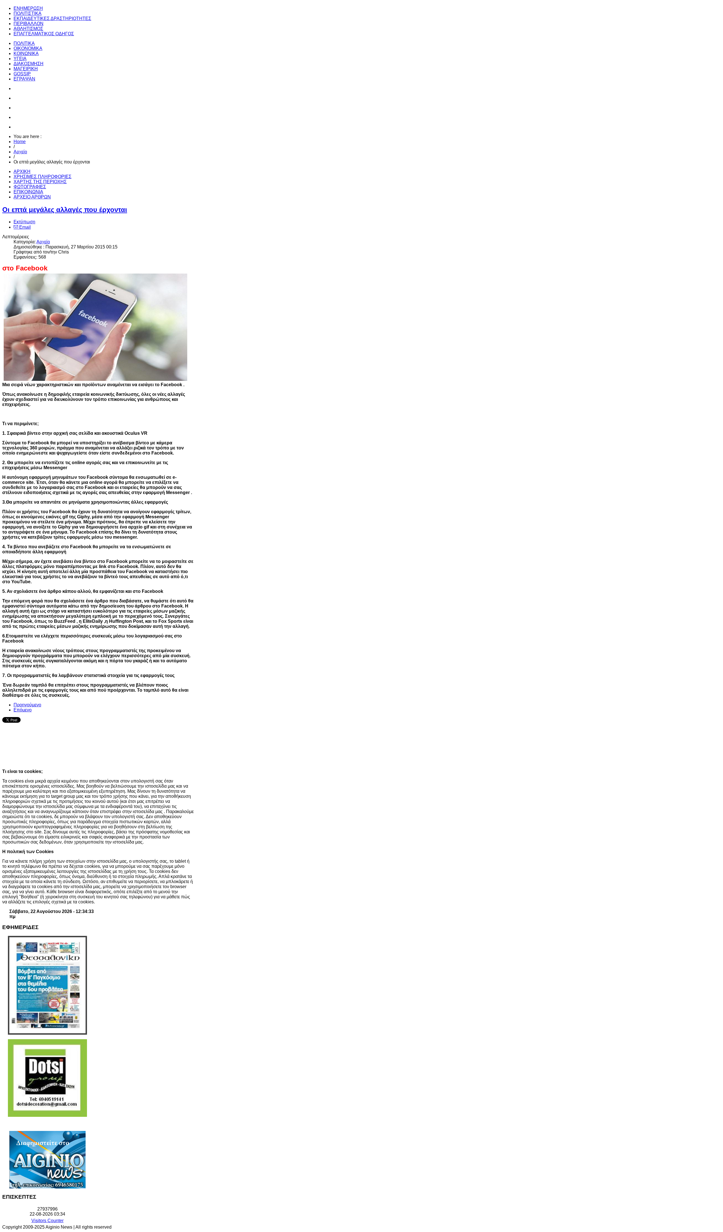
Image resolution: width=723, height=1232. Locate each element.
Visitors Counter (47, 1220)
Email (24, 227)
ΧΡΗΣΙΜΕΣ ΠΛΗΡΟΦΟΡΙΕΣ (42, 176)
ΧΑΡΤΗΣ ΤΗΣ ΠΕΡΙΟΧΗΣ (40, 181)
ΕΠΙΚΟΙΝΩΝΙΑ (28, 191)
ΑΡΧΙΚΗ (22, 171)
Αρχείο (20, 151)
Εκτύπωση (24, 221)
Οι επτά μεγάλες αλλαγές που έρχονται (64, 209)
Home (20, 141)
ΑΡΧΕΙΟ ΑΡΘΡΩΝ (32, 197)
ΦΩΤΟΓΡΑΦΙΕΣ (30, 186)
